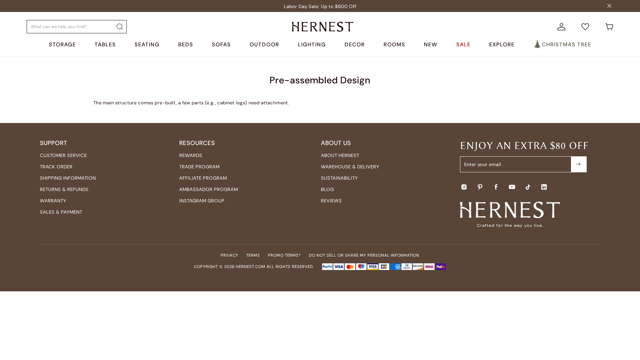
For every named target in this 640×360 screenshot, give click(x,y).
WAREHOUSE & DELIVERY (350, 167)
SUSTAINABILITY (339, 178)
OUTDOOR (264, 44)
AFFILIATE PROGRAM (203, 178)
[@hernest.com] (578, 164)
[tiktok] (528, 187)
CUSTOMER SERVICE (63, 155)
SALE (463, 44)
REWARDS (190, 155)
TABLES (105, 44)
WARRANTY (53, 201)
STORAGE (62, 44)
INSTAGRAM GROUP (202, 201)
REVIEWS (331, 201)
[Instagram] (464, 187)
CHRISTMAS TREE (566, 44)
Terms (253, 255)
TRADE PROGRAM (199, 167)
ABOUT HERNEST (340, 155)
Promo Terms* (284, 255)
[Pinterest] (480, 187)
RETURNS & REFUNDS (64, 189)
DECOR (355, 44)
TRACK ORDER (56, 167)
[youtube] (512, 187)
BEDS (185, 44)
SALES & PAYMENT (61, 212)
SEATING (147, 44)
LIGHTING (312, 44)
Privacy (229, 255)
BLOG (327, 189)
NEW (431, 44)
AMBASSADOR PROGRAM (208, 189)
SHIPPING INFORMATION (68, 178)
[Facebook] (496, 187)
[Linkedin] (544, 187)
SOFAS (221, 44)
